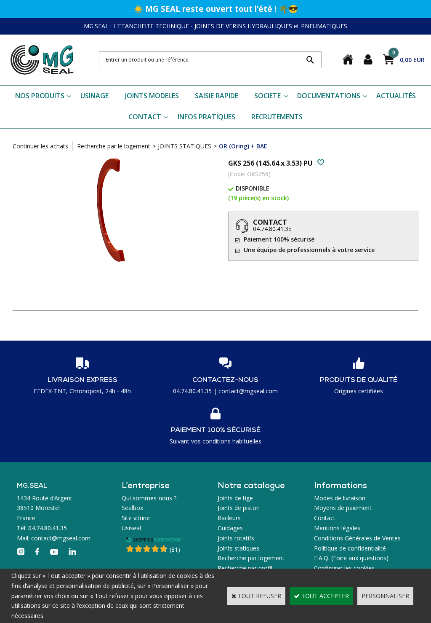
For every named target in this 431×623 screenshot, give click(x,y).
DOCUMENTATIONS (328, 95)
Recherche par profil (245, 568)
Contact (324, 518)
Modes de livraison (339, 498)
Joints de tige (235, 498)
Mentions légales (337, 528)
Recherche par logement (251, 558)
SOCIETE (267, 95)
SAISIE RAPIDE (216, 95)
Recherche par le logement (113, 146)
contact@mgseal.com (248, 391)
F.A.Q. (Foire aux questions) (351, 558)
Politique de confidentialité (350, 548)
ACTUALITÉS (396, 95)
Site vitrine (136, 518)
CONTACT (144, 116)
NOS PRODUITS (39, 95)
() (175, 549)
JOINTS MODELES (152, 95)
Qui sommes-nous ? (149, 498)
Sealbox (132, 508)
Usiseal (131, 528)
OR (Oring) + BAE (243, 146)
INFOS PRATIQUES (206, 116)
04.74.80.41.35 (272, 229)
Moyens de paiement (343, 508)
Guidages (230, 528)
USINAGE (94, 95)
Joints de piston (239, 508)
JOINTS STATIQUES (184, 146)
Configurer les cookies (344, 568)
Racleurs (229, 518)
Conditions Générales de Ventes (357, 538)
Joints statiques (238, 548)
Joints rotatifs (236, 538)
